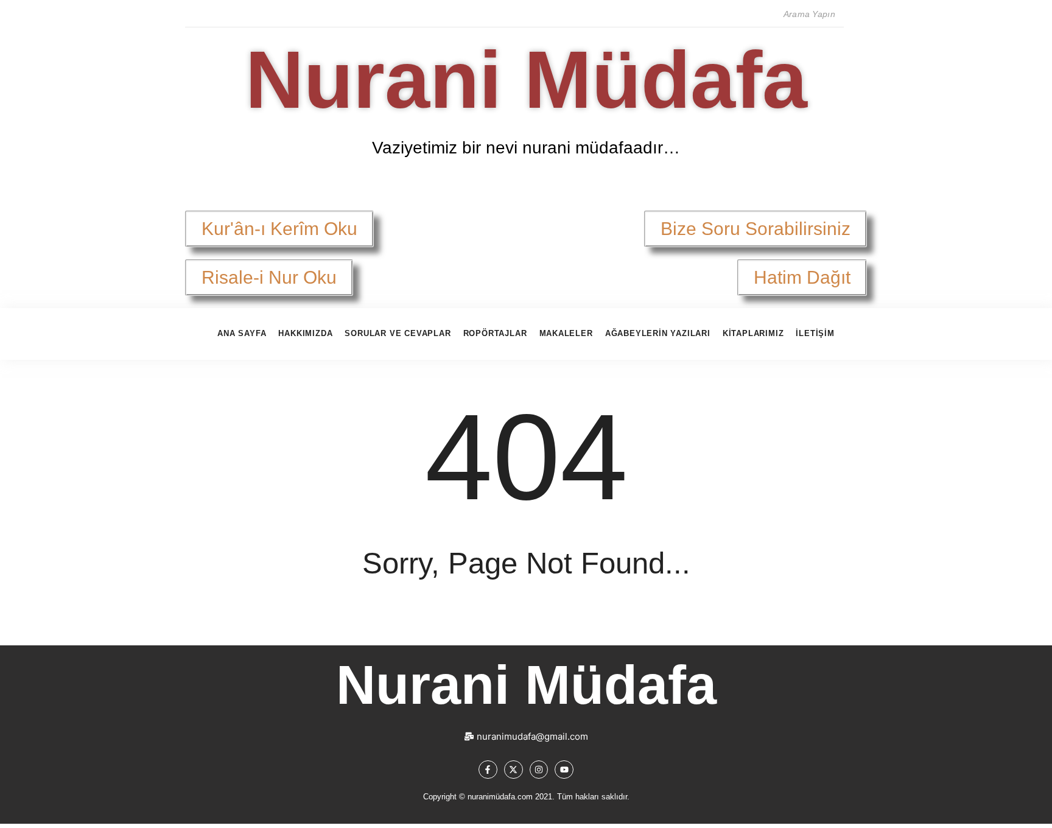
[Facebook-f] (488, 769)
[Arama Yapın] (855, 14)
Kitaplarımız (753, 333)
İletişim (815, 333)
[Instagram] (539, 769)
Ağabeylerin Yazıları (657, 333)
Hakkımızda (305, 333)
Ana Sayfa (241, 333)
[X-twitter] (513, 769)
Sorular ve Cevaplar (398, 333)
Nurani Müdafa (526, 80)
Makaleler (566, 333)
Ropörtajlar (495, 333)
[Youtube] (564, 769)
